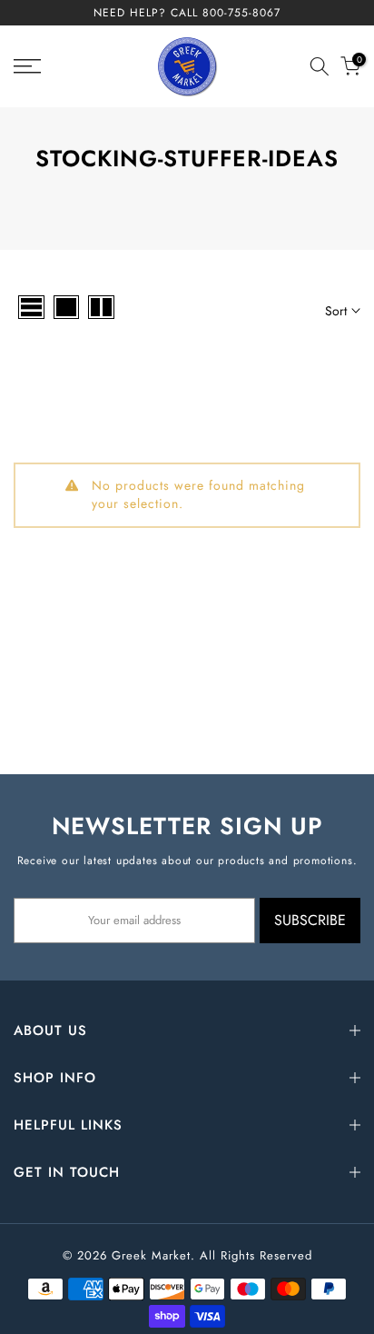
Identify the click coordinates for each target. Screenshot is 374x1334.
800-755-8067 (241, 13)
